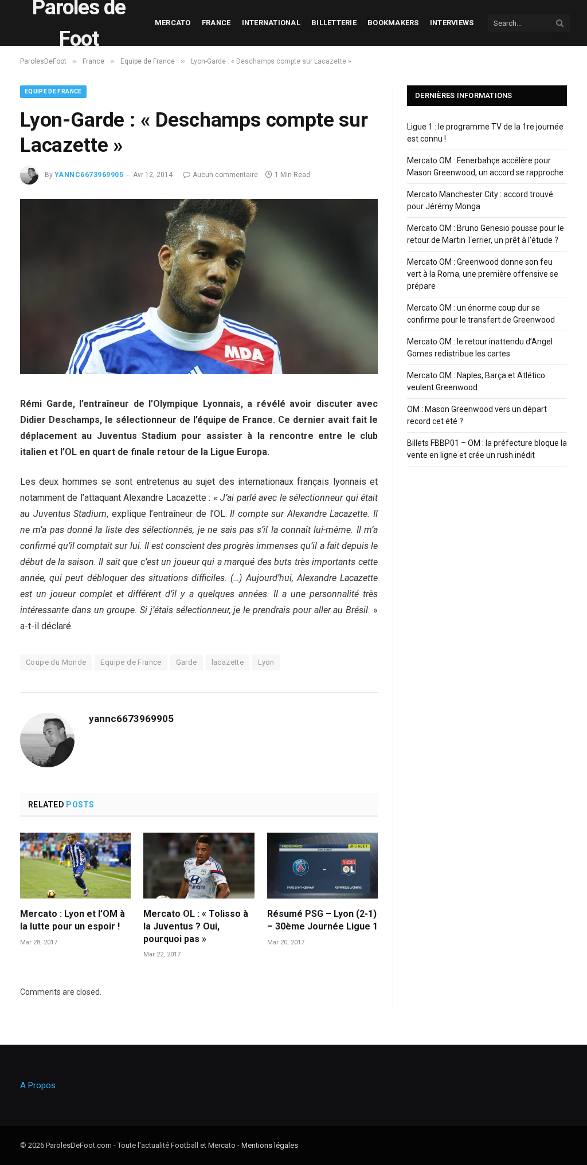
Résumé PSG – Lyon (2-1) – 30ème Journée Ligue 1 (322, 920)
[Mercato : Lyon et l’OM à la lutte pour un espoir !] (75, 866)
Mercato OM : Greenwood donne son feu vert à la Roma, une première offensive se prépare (482, 274)
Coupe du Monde (56, 662)
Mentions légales (269, 1145)
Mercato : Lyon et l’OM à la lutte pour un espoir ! (72, 920)
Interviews (452, 22)
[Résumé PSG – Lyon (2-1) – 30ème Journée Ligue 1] (322, 866)
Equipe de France (53, 91)
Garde (186, 662)
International (271, 22)
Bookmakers (393, 22)
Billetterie (334, 22)
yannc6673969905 (88, 175)
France (216, 22)
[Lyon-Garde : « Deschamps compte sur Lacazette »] (199, 371)
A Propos (38, 1085)
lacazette (228, 662)
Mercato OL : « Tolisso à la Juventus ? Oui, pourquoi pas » (195, 926)
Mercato (173, 22)
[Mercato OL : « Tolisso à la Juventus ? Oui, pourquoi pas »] (198, 866)
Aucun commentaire (225, 175)
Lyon (266, 662)
